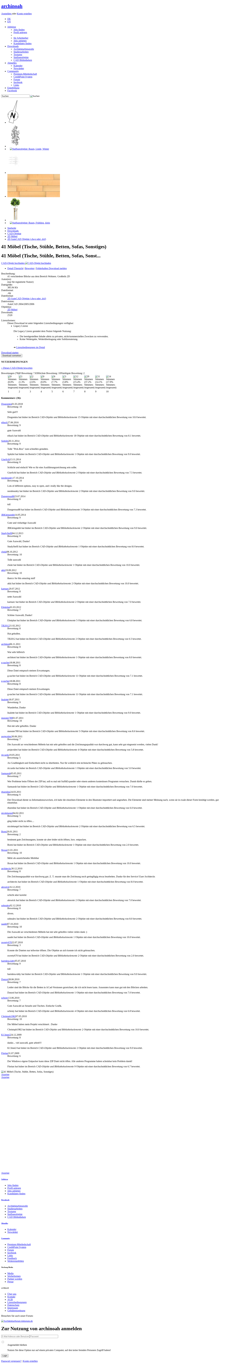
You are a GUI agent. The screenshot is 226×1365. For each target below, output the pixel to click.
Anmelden (6, 13)
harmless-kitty (8, 961)
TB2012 (5, 625)
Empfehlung (13, 88)
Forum (17, 79)
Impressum (12, 1308)
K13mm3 (5, 1034)
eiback (4, 422)
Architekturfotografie (24, 49)
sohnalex (5, 905)
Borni (4, 831)
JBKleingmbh (8, 514)
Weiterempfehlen (15, 1261)
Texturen (18, 54)
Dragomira (6, 404)
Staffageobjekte (21, 57)
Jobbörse (11, 27)
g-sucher (5, 662)
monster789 (7, 718)
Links (16, 85)
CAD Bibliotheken (23, 60)
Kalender (18, 65)
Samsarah (6, 773)
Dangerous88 (7, 496)
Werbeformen (14, 1276)
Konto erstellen (24, 13)
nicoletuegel (7, 813)
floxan (4, 850)
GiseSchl (5, 459)
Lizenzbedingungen (17, 1302)
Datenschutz (13, 1305)
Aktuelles (12, 63)
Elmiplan (5, 607)
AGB (10, 1299)
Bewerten (29, 268)
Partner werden (14, 1279)
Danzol (4, 979)
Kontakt (11, 1296)
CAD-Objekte (14, 233)
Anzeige (5, 1074)
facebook (18, 82)
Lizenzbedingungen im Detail (30, 347)
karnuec (5, 588)
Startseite (11, 228)
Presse (10, 1281)
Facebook (12, 90)
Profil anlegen (20, 32)
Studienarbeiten (21, 51)
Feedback (12, 1258)
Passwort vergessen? (11, 1361)
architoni (5, 644)
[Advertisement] (13, 1125)
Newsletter (19, 68)
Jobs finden (19, 29)
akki (3, 570)
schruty (4, 998)
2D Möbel (12, 236)
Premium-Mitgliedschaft (25, 74)
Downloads (13, 46)
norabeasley (7, 478)
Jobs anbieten (20, 40)
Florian (4, 1053)
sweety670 (6, 942)
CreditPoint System (23, 76)
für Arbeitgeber (21, 38)
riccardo (5, 755)
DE (9, 19)
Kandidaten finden (23, 43)
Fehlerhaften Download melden (51, 268)
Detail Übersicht (15, 268)
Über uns (11, 1294)
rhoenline (5, 792)
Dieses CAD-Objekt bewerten (16, 368)
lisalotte (5, 699)
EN (9, 21)
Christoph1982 (8, 1016)
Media (10, 1273)
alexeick (5, 887)
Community (13, 71)
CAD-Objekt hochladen (13, 263)
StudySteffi (6, 533)
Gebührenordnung (16, 1310)
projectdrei (6, 736)
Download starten (9, 352)
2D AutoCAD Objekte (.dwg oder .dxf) (26, 239)
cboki (4, 551)
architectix (6, 868)
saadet (4, 924)
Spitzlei (4, 441)
